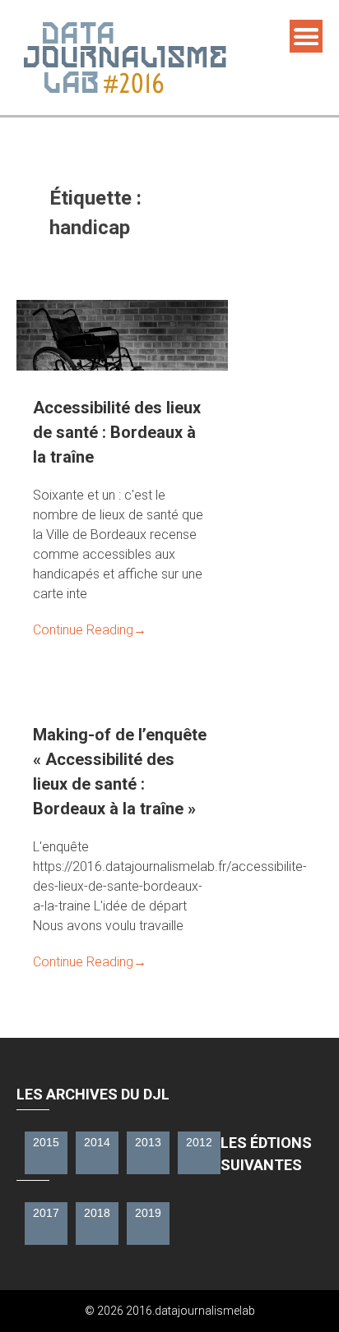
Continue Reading (89, 630)
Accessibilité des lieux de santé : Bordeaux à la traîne (117, 432)
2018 (97, 1212)
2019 (148, 1212)
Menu (306, 36)
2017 (46, 1212)
